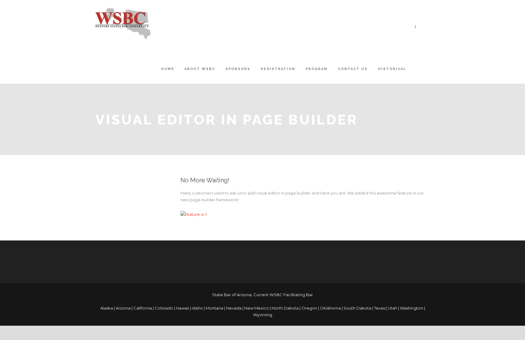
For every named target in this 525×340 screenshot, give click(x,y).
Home (167, 69)
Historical (392, 69)
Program (317, 69)
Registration (278, 69)
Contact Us (353, 69)
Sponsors (237, 69)
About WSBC (199, 69)
